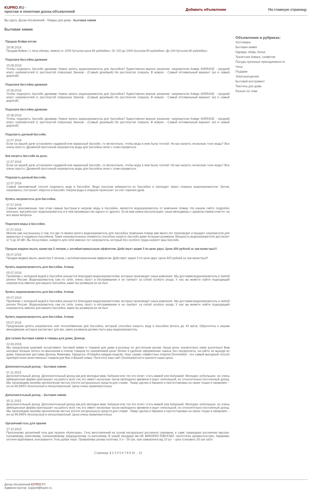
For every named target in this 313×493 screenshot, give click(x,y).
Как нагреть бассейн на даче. (26, 156)
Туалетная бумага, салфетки (255, 57)
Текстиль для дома (248, 86)
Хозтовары (243, 42)
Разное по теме (246, 91)
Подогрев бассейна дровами (26, 59)
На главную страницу (287, 9)
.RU (14, 8)
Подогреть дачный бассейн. (25, 134)
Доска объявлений (32, 20)
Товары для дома (59, 20)
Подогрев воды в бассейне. (25, 224)
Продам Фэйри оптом (20, 41)
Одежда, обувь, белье (250, 52)
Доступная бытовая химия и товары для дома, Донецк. (45, 338)
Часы (239, 66)
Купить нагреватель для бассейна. (30, 199)
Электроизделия (247, 76)
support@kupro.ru (40, 488)
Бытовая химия (246, 47)
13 (140, 453)
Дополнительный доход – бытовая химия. (36, 366)
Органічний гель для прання (25, 423)
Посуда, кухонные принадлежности (260, 62)
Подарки (241, 71)
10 (133, 453)
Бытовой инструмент (250, 81)
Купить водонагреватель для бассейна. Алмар (39, 267)
